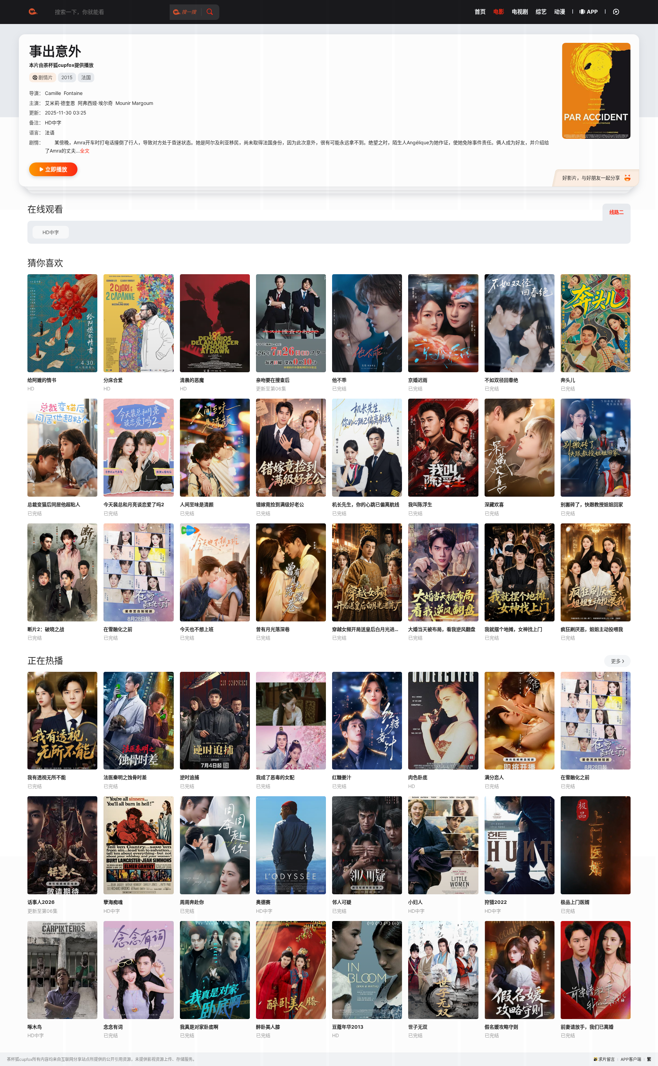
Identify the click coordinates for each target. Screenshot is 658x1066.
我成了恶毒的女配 (275, 777)
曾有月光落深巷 (273, 629)
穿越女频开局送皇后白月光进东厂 (367, 629)
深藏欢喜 (494, 504)
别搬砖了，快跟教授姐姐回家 (592, 504)
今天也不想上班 (197, 629)
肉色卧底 (417, 777)
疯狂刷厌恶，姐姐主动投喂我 (592, 629)
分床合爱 (113, 380)
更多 (616, 661)
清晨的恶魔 (192, 380)
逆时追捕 (189, 777)
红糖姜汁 (341, 777)
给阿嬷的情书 (41, 380)
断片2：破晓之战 (45, 629)
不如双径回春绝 (501, 380)
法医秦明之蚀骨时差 (125, 777)
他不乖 (339, 380)
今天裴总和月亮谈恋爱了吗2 (133, 504)
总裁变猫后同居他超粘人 (53, 504)
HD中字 (50, 232)
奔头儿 (568, 380)
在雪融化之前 (117, 629)
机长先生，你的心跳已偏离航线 (365, 504)
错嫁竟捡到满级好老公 (280, 504)
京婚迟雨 (417, 380)
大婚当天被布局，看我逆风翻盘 (441, 629)
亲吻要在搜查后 (273, 380)
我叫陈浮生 (420, 504)
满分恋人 (494, 777)
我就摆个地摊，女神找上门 (513, 629)
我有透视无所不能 (46, 777)
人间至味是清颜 (197, 504)
